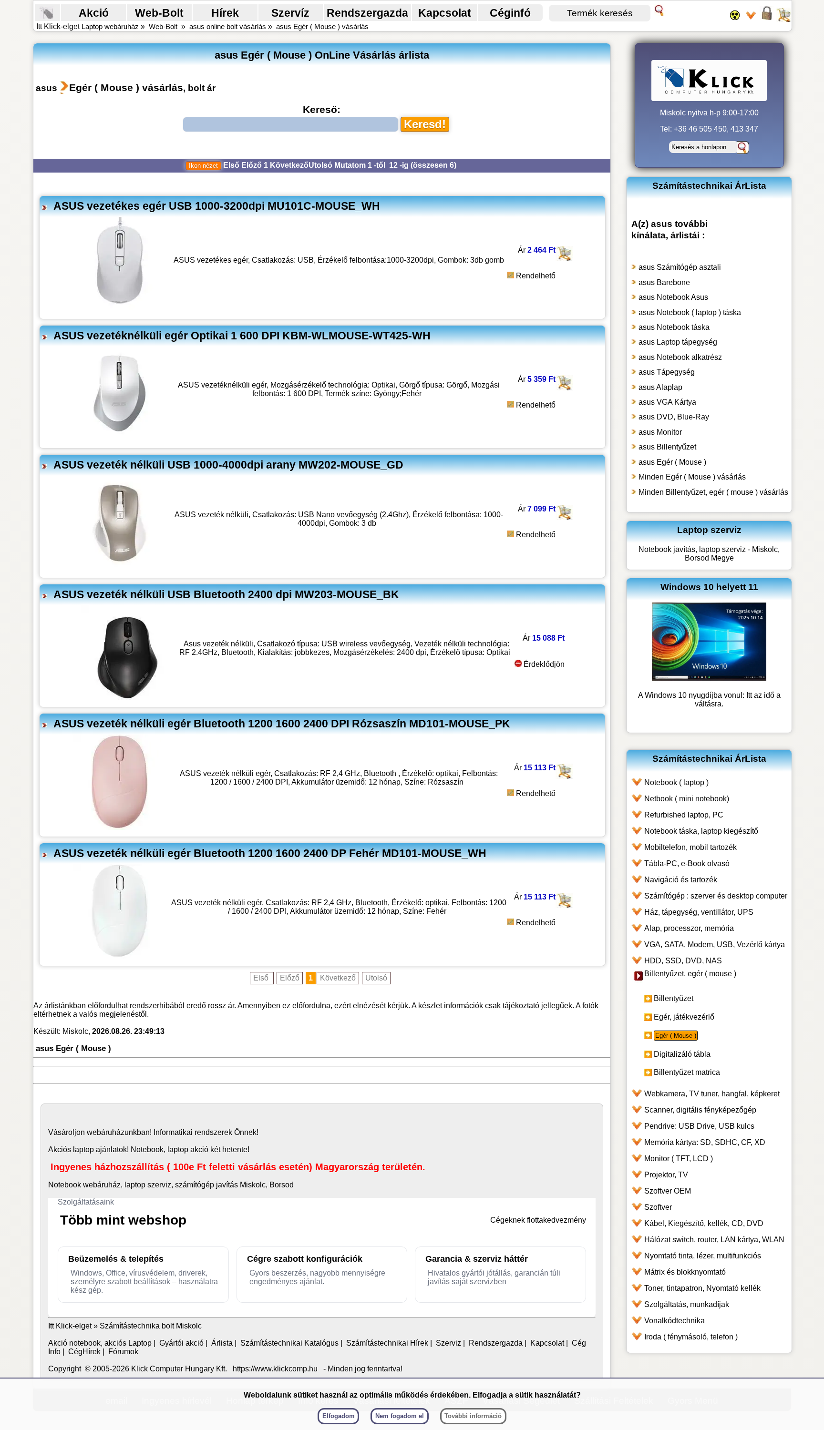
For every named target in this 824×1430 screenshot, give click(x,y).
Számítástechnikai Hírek (387, 1343)
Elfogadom (338, 1416)
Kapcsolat (444, 13)
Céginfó (510, 13)
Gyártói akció (181, 1343)
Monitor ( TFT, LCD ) (678, 1158)
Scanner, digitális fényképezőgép (700, 1110)
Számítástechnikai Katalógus (289, 1343)
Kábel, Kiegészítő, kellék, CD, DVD (703, 1223)
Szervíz (290, 13)
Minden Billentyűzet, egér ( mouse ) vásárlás (713, 492)
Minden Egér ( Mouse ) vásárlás (692, 477)
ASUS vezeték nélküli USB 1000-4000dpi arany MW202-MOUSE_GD (228, 465)
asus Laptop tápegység (678, 342)
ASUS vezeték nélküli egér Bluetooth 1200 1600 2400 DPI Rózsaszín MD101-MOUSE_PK (281, 723)
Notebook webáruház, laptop (96, 1185)
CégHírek (84, 1352)
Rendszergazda (367, 13)
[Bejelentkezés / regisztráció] (767, 19)
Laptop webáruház (110, 26)
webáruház (105, 1132)
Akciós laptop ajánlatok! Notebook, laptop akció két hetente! (148, 1149)
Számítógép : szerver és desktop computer (715, 896)
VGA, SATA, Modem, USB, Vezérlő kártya (714, 944)
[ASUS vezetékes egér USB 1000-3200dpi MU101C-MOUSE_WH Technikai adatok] (119, 310)
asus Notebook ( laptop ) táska (690, 312)
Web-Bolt (159, 13)
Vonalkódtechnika (674, 1321)
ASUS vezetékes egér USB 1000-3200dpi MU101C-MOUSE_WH (216, 206)
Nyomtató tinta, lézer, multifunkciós (702, 1256)
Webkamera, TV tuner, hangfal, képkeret (712, 1094)
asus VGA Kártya (667, 402)
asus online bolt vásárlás (227, 26)
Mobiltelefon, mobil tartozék (690, 847)
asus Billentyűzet (667, 447)
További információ (473, 1416)
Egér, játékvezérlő (684, 1017)
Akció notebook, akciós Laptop (100, 1343)
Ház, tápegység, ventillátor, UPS (698, 912)
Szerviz (448, 1343)
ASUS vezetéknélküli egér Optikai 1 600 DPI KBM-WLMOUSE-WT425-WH (242, 335)
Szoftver (658, 1207)
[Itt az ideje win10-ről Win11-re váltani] (709, 678)
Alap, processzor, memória (689, 928)
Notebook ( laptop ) (676, 782)
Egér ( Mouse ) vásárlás (126, 87)
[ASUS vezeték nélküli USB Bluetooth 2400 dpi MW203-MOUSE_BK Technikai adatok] (128, 698)
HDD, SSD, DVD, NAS (683, 961)
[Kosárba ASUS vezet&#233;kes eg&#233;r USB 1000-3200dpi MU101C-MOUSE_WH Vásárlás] (564, 259)
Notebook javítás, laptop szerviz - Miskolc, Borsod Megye (709, 553)
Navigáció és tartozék (680, 880)
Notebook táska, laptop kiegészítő (701, 831)
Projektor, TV (666, 1175)
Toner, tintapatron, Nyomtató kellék (702, 1288)
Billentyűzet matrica (687, 1072)
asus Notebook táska (674, 327)
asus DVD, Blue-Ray (674, 417)
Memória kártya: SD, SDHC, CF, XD (704, 1142)
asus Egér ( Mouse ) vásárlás (322, 26)
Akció (94, 13)
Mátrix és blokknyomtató (685, 1272)
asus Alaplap (660, 387)
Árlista (222, 1343)
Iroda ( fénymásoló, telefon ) (691, 1337)
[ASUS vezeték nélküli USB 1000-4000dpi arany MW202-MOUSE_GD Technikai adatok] (119, 568)
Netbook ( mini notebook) (686, 799)
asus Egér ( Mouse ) (672, 462)
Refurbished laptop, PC (683, 815)
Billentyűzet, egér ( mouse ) (690, 974)
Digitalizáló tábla (682, 1054)
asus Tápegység (667, 372)
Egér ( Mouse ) (675, 1035)
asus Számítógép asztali (680, 267)
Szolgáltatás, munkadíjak (686, 1304)
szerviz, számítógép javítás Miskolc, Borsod (220, 1185)
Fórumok (123, 1352)
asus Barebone (664, 282)
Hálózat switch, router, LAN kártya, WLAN (714, 1240)
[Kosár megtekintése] (783, 19)
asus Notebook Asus (673, 297)
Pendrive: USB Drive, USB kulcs (699, 1126)
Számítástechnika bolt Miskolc (151, 1326)
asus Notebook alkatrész (680, 357)
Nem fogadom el (399, 1416)
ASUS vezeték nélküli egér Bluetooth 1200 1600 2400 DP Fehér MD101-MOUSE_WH (269, 853)
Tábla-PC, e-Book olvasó (687, 863)
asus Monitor (660, 432)
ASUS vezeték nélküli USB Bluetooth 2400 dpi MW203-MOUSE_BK (226, 594)
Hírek (225, 13)
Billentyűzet (673, 998)
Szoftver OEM (667, 1191)
